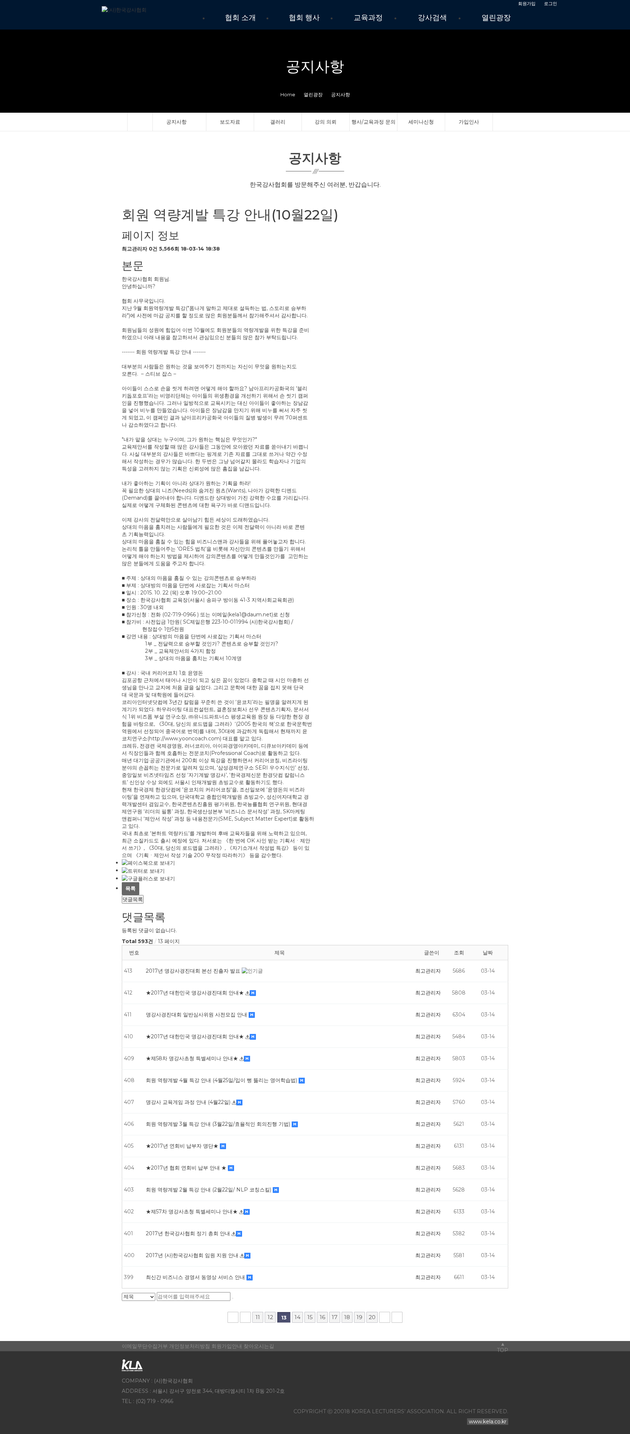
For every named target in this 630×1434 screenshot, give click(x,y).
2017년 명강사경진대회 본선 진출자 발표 (194, 971)
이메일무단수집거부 (145, 1346)
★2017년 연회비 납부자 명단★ (183, 1146)
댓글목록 (132, 899)
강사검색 (432, 17)
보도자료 (230, 122)
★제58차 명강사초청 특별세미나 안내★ (193, 1058)
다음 (384, 1317)
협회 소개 (240, 17)
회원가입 (527, 3)
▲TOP (502, 1347)
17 (335, 1317)
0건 (153, 248)
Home (287, 94)
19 (359, 1317)
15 (310, 1317)
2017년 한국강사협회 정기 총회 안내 (189, 1233)
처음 (233, 1317)
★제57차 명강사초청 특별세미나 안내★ (192, 1211)
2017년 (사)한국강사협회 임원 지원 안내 (193, 1255)
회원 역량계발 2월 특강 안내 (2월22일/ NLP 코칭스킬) (209, 1189)
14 (297, 1317)
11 (258, 1317)
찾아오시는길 (259, 1346)
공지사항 (176, 122)
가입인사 (469, 122)
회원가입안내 (226, 1346)
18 (347, 1317)
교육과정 (368, 17)
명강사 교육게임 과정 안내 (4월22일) (189, 1102)
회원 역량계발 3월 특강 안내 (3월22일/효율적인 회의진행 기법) (219, 1124)
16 (322, 1317)
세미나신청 (421, 122)
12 (270, 1317)
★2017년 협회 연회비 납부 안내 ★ (187, 1167)
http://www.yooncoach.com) (185, 738)
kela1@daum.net (250, 614)
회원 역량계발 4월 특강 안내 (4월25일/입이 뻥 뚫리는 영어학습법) (222, 1080)
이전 (245, 1317)
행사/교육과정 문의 (373, 122)
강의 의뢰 (326, 122)
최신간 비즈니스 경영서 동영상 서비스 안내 (196, 1277)
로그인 (550, 3)
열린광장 (496, 17)
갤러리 (277, 122)
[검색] (232, 1298)
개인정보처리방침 (189, 1346)
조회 (459, 952)
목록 (130, 888)
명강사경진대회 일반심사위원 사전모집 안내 (197, 1014)
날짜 (488, 952)
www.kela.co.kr (487, 1421)
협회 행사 (304, 17)
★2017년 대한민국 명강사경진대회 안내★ (195, 992)
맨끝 (397, 1317)
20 (372, 1317)
